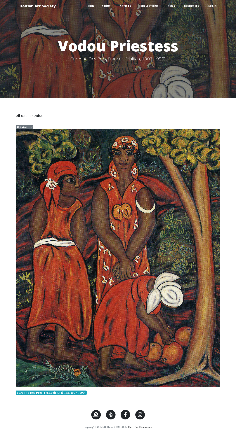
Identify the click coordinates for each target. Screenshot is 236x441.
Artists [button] (125, 6)
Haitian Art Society (37, 6)
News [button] (171, 6)
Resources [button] (191, 6)
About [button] (106, 6)
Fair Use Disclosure (140, 427)
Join (91, 6)
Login (212, 6)
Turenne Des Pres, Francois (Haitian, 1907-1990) (51, 392)
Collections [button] (149, 6)
